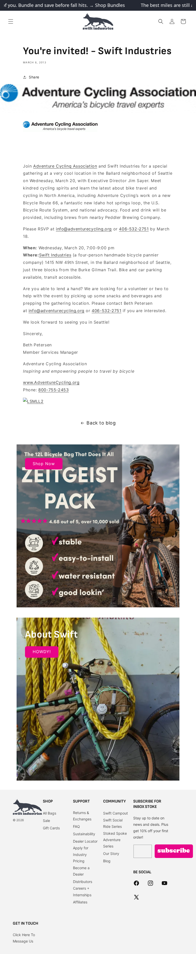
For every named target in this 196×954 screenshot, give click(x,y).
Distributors (82, 881)
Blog (107, 861)
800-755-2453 (53, 389)
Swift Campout (115, 813)
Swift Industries (55, 254)
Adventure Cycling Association (65, 166)
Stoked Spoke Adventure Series (115, 839)
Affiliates (80, 902)
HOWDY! (42, 651)
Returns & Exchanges (82, 815)
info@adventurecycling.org (84, 228)
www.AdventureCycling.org (51, 382)
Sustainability (84, 834)
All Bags (49, 813)
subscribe (173, 851)
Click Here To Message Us (24, 938)
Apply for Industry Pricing (80, 854)
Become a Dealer (81, 871)
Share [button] (34, 77)
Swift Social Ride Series (112, 823)
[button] (10, 21)
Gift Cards (51, 828)
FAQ (76, 826)
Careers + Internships (82, 891)
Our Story (111, 853)
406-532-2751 (134, 228)
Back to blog (101, 423)
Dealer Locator (85, 841)
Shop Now (44, 463)
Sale (46, 820)
